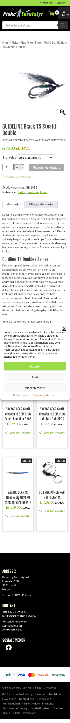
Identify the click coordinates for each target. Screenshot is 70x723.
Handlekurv (54, 694)
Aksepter (35, 366)
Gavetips (40, 694)
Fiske (14, 42)
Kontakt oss (46, 2)
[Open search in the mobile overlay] (35, 25)
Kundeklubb (44, 698)
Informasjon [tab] (13, 204)
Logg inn (61, 2)
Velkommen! (30, 712)
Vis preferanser (35, 388)
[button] (64, 328)
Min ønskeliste (31, 703)
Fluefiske (27, 42)
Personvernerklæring (43, 394)
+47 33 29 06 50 (17, 611)
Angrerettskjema (12, 629)
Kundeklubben (11, 703)
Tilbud (6, 712)
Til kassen (58, 708)
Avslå (35, 377)
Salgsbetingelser (12, 625)
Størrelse (9, 157)
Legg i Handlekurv (48, 167)
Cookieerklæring (22, 394)
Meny (65, 14)
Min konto (48, 703)
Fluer (38, 42)
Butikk (6, 694)
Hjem (5, 42)
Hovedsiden (9, 698)
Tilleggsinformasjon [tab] (41, 204)
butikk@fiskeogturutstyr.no (19, 615)
